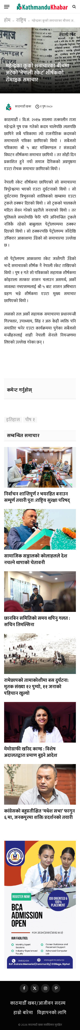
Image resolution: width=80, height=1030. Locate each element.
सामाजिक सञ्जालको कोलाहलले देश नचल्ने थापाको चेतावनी (35, 559)
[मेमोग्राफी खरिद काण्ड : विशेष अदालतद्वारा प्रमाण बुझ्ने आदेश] (40, 722)
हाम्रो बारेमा (23, 1013)
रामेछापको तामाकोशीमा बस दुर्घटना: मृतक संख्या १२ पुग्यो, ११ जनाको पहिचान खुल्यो (36, 686)
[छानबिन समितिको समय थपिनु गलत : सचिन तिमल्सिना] (40, 591)
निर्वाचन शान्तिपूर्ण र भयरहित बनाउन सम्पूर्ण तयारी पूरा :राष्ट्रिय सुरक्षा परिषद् (37, 497)
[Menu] (6, 6)
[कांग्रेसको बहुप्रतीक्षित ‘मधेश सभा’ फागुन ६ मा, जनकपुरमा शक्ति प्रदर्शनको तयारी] (40, 784)
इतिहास (13, 420)
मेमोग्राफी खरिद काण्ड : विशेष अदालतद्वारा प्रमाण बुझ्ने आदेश (30, 752)
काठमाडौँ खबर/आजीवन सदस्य (37, 1003)
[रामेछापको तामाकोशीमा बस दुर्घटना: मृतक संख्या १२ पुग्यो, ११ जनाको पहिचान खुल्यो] (40, 653)
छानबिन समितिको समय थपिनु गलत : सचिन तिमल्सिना (37, 621)
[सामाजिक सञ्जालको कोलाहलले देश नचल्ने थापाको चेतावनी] (40, 529)
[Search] (74, 6)
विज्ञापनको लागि (51, 1013)
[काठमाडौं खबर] (42, 6)
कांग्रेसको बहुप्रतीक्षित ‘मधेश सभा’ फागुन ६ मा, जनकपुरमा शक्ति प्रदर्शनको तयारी (39, 814)
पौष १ (30, 420)
